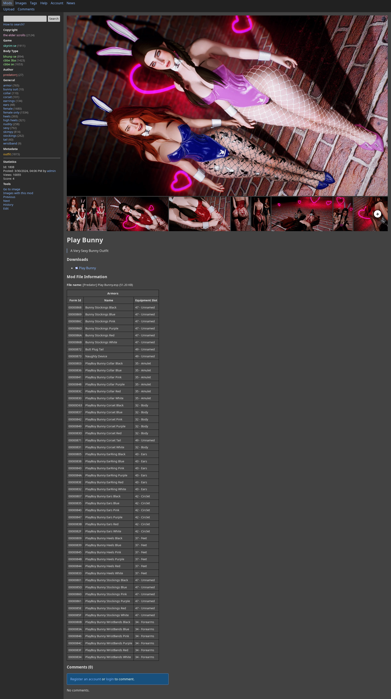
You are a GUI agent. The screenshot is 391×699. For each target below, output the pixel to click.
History (8, 205)
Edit (6, 208)
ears (9, 105)
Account (57, 3)
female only (15, 112)
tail (8, 139)
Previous (9, 197)
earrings (12, 101)
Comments (26, 9)
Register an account (85, 679)
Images (21, 3)
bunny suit (13, 89)
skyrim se (14, 46)
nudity (11, 124)
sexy (10, 128)
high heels (14, 120)
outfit (11, 154)
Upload (8, 9)
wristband (12, 143)
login (110, 679)
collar (10, 93)
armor (11, 85)
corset (11, 97)
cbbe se (13, 64)
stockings (13, 136)
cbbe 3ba (14, 60)
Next (6, 201)
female (12, 108)
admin (51, 171)
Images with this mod (18, 193)
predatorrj (13, 75)
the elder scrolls (18, 35)
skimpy (11, 132)
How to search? (13, 24)
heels (10, 116)
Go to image (11, 189)
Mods (7, 3)
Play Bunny (87, 268)
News (71, 3)
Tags (33, 3)
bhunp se (13, 56)
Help (43, 3)
